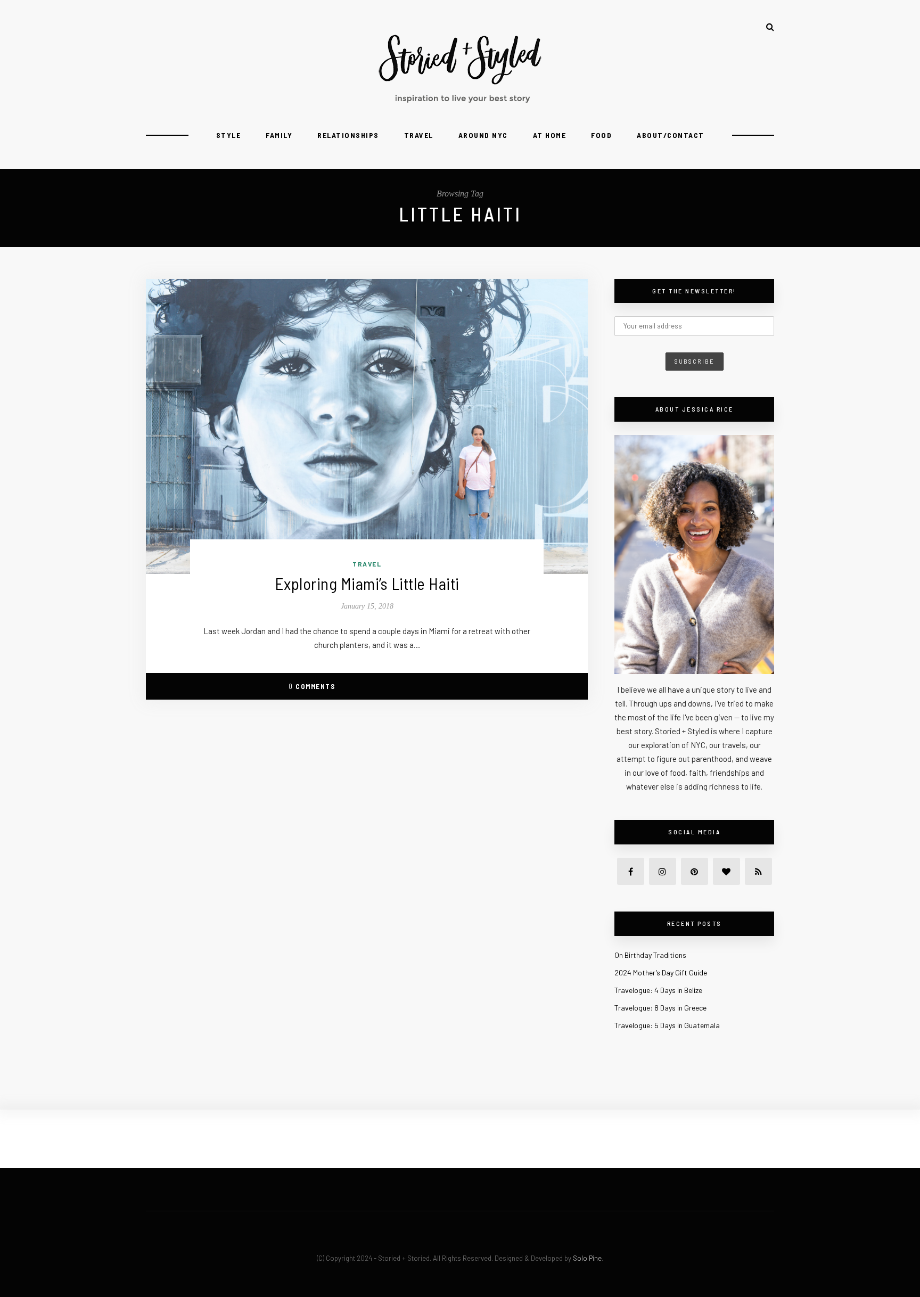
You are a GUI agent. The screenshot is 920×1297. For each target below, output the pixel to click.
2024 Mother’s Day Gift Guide (660, 972)
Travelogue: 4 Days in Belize (658, 990)
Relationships (348, 134)
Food (601, 134)
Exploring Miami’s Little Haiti (367, 583)
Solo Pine (587, 1258)
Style (228, 134)
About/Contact (670, 134)
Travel (418, 134)
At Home (549, 134)
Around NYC (483, 134)
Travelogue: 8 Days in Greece (660, 1007)
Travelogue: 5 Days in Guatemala (667, 1025)
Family (279, 134)
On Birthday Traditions (650, 954)
